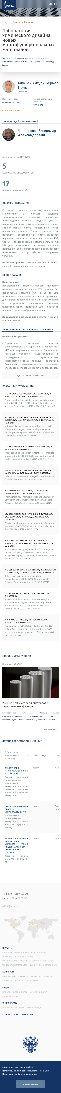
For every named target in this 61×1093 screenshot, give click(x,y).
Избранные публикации (18, 386)
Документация (34, 1007)
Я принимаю (30, 1084)
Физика (33, 964)
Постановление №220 (13, 1007)
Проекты (28, 22)
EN (50, 4)
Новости (6, 992)
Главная (16, 22)
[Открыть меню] (56, 4)
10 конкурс (32, 980)
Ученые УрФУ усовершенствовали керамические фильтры (25, 704)
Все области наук (48, 964)
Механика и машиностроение (17, 956)
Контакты (27, 1014)
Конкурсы (8, 971)
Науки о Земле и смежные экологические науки (27, 960)
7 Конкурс (48, 976)
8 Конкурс (7, 980)
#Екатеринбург (9, 719)
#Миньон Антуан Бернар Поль (32, 719)
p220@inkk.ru (10, 906)
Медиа (6, 987)
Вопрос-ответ (10, 1014)
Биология (7, 952)
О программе (9, 1002)
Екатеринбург (49, 61)
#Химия (51, 719)
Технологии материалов (15, 964)
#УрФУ (53, 716)
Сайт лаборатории (11, 110)
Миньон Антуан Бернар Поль (38, 85)
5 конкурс (23, 976)
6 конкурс (35, 976)
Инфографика (9, 976)
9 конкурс (20, 980)
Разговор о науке (38, 992)
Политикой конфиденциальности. (19, 1074)
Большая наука (10, 996)
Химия (5, 65)
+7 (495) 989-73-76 (15, 893)
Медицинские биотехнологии (30, 952)
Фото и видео (20, 992)
